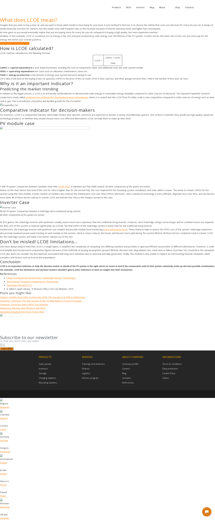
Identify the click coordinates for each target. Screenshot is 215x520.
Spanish (4, 418)
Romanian (5, 507)
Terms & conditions (172, 363)
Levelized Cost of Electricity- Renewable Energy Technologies (56, 97)
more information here (115, 229)
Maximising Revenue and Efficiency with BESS (22, 308)
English (3, 462)
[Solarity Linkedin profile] (108, 394)
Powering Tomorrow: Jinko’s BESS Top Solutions (24, 304)
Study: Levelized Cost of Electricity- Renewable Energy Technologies (41, 277)
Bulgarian (4, 407)
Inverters (43, 368)
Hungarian (5, 451)
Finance (86, 368)
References (128, 382)
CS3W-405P (64, 186)
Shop (177, 7)
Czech (3, 429)
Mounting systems (48, 382)
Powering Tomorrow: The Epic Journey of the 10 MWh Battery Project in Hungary (41, 300)
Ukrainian (4, 518)
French (3, 484)
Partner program (90, 377)
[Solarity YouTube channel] (112, 394)
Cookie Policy (168, 373)
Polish (3, 495)
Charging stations (47, 377)
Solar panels (45, 363)
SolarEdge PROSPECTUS (19, 285)
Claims (165, 377)
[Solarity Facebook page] (103, 394)
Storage (43, 373)
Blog (124, 373)
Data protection (170, 368)
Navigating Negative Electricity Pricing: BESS (22, 311)
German (4, 440)
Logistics (86, 373)
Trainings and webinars (93, 363)
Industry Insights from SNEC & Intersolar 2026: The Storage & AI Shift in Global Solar (42, 297)
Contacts (126, 377)
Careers (126, 368)
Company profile (130, 363)
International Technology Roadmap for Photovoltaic (33, 281)
